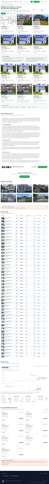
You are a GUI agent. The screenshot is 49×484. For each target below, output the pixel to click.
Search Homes (16, 1)
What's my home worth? (25, 176)
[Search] (32, 2)
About (21, 1)
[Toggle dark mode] (46, 2)
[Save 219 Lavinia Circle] (31, 16)
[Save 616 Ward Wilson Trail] (14, 65)
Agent (21, 13)
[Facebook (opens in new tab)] (38, 473)
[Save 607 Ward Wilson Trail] (47, 85)
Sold (14, 13)
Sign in (43, 1)
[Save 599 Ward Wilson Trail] (14, 36)
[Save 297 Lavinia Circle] (14, 85)
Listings (8, 13)
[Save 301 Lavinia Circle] (14, 16)
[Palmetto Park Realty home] (7, 2)
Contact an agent (5, 464)
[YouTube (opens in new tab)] (46, 473)
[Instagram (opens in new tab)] (41, 473)
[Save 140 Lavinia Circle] (47, 16)
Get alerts (3, 13)
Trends (18, 13)
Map (24, 13)
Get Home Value (36, 1)
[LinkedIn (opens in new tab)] (43, 473)
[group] (24, 380)
